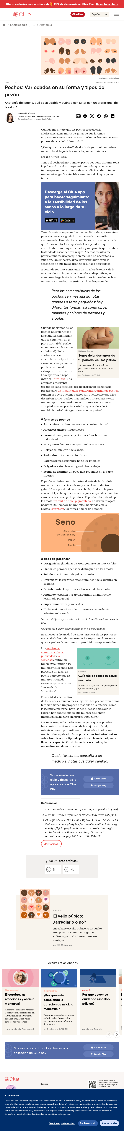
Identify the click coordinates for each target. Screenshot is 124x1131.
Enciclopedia (18, 25)
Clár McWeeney (28, 113)
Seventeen (57, 508)
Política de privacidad (34, 1113)
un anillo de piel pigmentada (72, 500)
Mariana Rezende (94, 1029)
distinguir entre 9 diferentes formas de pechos (88, 390)
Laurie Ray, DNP (88, 692)
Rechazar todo (88, 1123)
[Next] (116, 1034)
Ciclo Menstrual (11, 990)
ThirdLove (58, 378)
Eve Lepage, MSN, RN (91, 375)
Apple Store (100, 778)
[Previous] (109, 1034)
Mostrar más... (51, 844)
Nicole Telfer (46, 119)
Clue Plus (77, 14)
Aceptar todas (109, 1123)
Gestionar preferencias (62, 1123)
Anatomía (45, 25)
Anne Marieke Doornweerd (21, 1029)
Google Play (100, 785)
